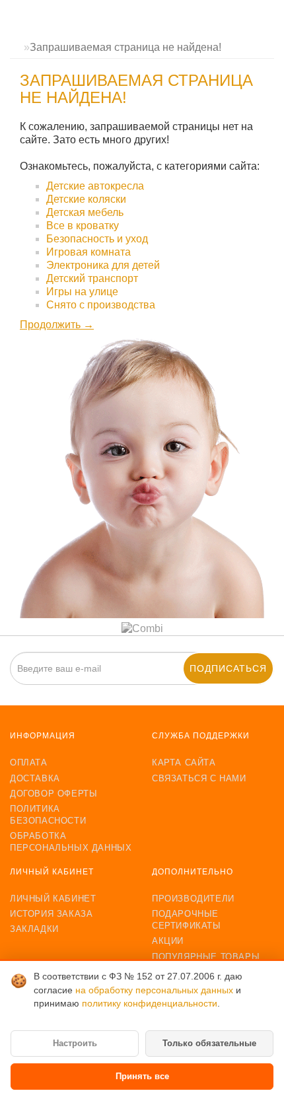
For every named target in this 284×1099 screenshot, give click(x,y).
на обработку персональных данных (155, 990)
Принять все (142, 1076)
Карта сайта (184, 762)
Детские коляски (86, 199)
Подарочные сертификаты (186, 920)
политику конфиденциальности (149, 1004)
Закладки (34, 929)
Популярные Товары (206, 957)
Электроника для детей (103, 265)
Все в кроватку (82, 225)
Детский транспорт (92, 278)
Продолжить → (57, 324)
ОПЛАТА (29, 762)
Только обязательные (209, 1043)
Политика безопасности (48, 815)
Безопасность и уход (97, 238)
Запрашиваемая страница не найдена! (125, 47)
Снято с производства (100, 304)
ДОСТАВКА (35, 778)
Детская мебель (85, 212)
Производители (193, 899)
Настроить (75, 1043)
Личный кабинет (53, 899)
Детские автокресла (95, 186)
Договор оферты (53, 793)
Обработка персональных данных (70, 842)
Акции (168, 941)
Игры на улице (82, 291)
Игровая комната (88, 252)
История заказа (51, 914)
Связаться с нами (199, 778)
